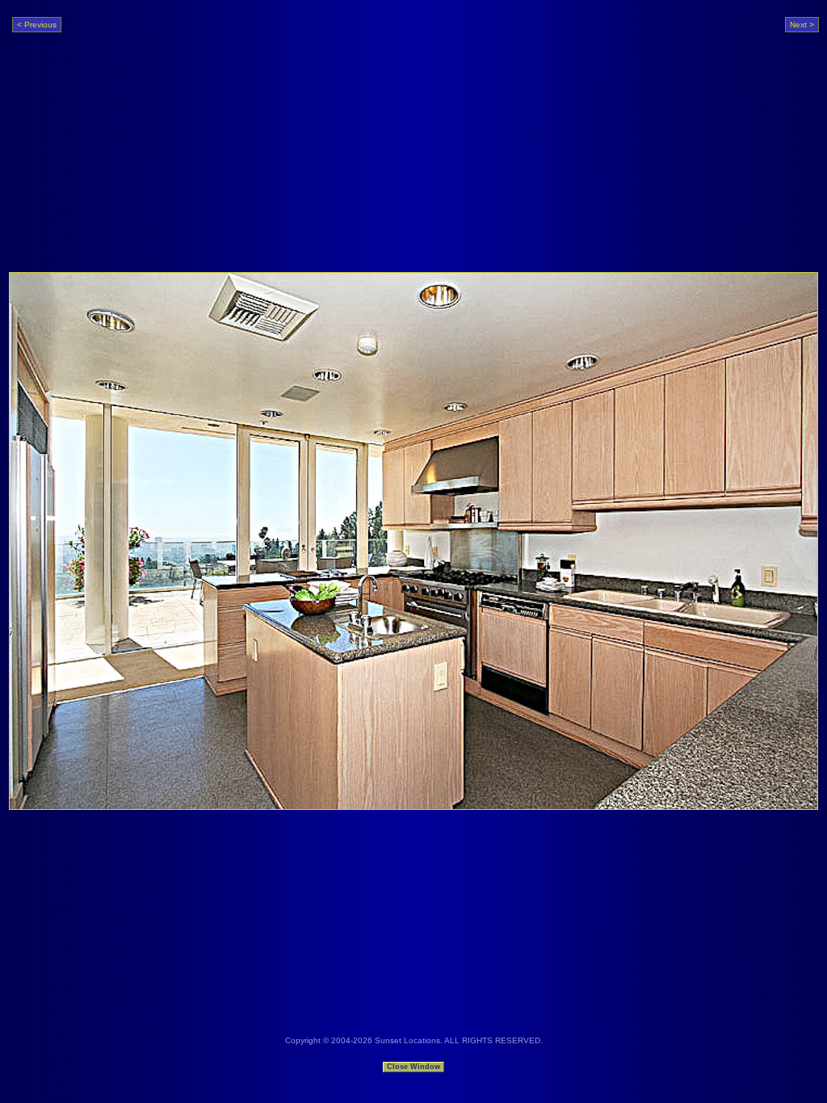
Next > (802, 24)
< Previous (37, 24)
